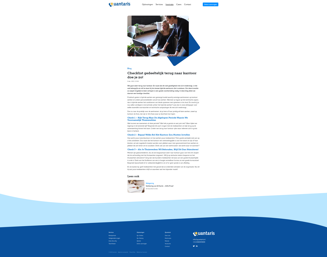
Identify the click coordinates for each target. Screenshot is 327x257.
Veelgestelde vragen (114, 238)
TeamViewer (112, 243)
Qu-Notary (140, 238)
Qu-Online (140, 235)
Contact (187, 4)
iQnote (139, 241)
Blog (129, 68)
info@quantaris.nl (199, 239)
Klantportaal (112, 235)
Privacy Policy (132, 252)
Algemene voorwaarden (123, 252)
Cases (178, 4)
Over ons (167, 235)
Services (159, 4)
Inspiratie (170, 4)
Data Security (113, 241)
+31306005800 (199, 242)
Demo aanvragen (210, 4)
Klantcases (168, 238)
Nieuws (167, 241)
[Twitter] (194, 246)
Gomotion (145, 252)
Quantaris (119, 4)
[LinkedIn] (197, 246)
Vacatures (168, 243)
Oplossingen (147, 4)
